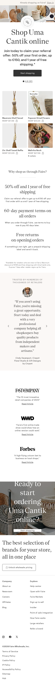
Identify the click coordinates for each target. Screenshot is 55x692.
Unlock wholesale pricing (20, 567)
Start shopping (27, 73)
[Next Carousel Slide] (46, 326)
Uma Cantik (42, 265)
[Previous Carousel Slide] (8, 326)
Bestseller (34, 94)
